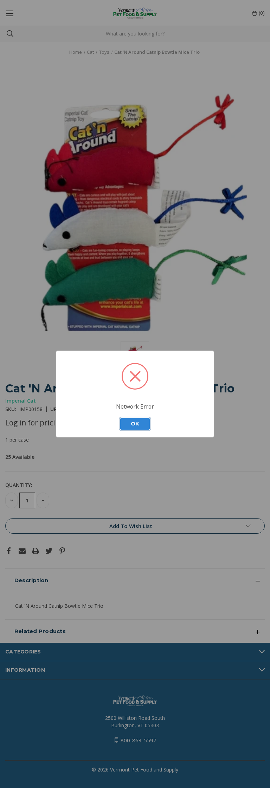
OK (135, 424)
